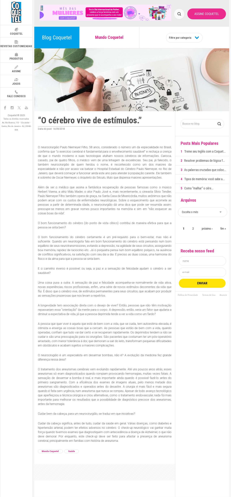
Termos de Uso (208, 295)
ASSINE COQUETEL (206, 14)
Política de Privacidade (188, 295)
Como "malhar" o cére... (198, 188)
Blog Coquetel (57, 37)
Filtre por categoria (180, 37)
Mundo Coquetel (50, 451)
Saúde (71, 451)
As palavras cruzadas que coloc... (205, 170)
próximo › (207, 228)
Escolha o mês (190, 212)
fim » (223, 228)
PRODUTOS (16, 58)
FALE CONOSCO (16, 96)
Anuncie (223, 295)
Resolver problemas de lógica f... (204, 160)
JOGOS (16, 83)
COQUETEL (16, 33)
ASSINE (16, 71)
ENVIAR (202, 283)
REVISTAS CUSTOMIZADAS (16, 46)
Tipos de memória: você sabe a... (204, 179)
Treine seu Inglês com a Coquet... (205, 151)
